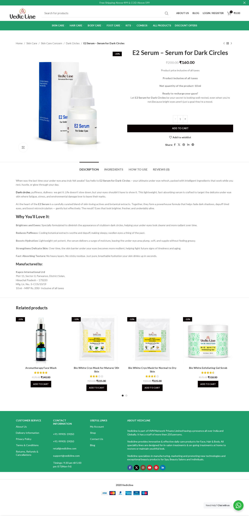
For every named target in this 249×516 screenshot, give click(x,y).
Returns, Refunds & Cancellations (27, 453)
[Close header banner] (244, 2)
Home (19, 43)
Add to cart (180, 128)
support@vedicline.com (66, 455)
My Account (97, 426)
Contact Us (96, 438)
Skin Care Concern (51, 43)
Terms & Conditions (27, 445)
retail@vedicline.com (64, 448)
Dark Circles (73, 43)
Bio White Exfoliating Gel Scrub (208, 367)
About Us (21, 426)
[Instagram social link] (143, 467)
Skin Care (31, 43)
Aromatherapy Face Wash (41, 367)
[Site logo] (22, 12)
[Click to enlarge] (23, 147)
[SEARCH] (166, 13)
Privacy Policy (23, 438)
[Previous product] (224, 43)
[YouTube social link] (149, 467)
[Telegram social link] (192, 144)
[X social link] (179, 144)
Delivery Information (27, 432)
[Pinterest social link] (183, 144)
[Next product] (231, 43)
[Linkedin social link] (188, 144)
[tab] (89, 167)
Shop (93, 432)
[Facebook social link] (175, 144)
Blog (92, 445)
